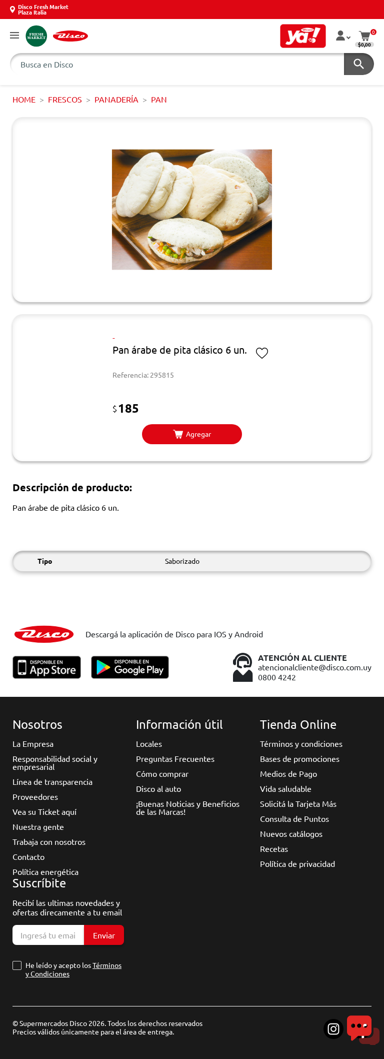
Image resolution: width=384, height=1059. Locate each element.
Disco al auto (158, 788)
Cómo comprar (162, 773)
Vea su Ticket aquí (44, 811)
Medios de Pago (288, 773)
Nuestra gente (38, 826)
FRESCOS (65, 99)
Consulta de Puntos (294, 818)
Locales (149, 743)
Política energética (45, 871)
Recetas (274, 848)
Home (24, 99)
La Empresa (33, 743)
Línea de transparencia (52, 781)
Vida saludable (286, 788)
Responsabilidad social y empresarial (55, 762)
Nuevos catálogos (291, 833)
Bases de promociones (300, 758)
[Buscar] (359, 64)
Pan (159, 99)
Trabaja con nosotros (49, 841)
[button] (14, 36)
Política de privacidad (297, 863)
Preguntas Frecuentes (175, 758)
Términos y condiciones (301, 743)
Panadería (116, 99)
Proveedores (35, 796)
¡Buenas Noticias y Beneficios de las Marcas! (188, 807)
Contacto (28, 856)
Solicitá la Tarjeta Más (298, 803)
